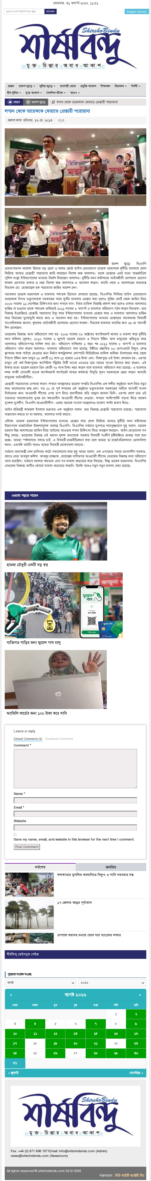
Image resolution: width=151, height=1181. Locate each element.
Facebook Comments (59, 739)
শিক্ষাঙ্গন (105, 86)
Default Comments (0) (28, 739)
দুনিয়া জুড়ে (46, 86)
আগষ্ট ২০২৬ (75, 994)
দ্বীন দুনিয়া (13, 93)
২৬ (55, 1053)
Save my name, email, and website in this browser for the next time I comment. (74, 839)
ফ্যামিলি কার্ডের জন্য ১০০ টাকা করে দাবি (37, 713)
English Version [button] (137, 12)
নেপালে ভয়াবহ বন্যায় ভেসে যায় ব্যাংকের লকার (89, 935)
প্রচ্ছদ (10, 86)
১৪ (96, 1034)
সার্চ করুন (50, 11)
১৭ (15, 1043)
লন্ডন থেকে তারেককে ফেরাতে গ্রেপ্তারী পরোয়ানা (47, 111)
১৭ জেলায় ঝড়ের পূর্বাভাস (74, 902)
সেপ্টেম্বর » (136, 1073)
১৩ (75, 1034)
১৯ (55, 1043)
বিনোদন (120, 86)
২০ (75, 1043)
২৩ (136, 1043)
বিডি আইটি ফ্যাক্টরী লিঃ (129, 1176)
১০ (15, 1034)
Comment (22, 745)
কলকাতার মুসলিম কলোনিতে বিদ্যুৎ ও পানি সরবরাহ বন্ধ (95, 875)
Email (19, 807)
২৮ (96, 1053)
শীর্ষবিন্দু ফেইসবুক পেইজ (23, 954)
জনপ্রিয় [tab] (111, 867)
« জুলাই (13, 1073)
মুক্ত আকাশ (33, 93)
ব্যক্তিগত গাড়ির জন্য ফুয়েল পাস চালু (34, 642)
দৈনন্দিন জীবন (55, 93)
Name (19, 794)
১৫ (116, 1034)
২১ (96, 1043)
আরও (74, 93)
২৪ (15, 1053)
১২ (55, 1034)
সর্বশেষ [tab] (40, 867)
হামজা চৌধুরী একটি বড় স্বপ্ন (27, 564)
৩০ (136, 1053)
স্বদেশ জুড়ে (26, 86)
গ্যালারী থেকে (68, 86)
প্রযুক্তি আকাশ (88, 86)
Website (20, 821)
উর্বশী (134, 86)
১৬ (136, 1034)
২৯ (116, 1053)
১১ (35, 1034)
